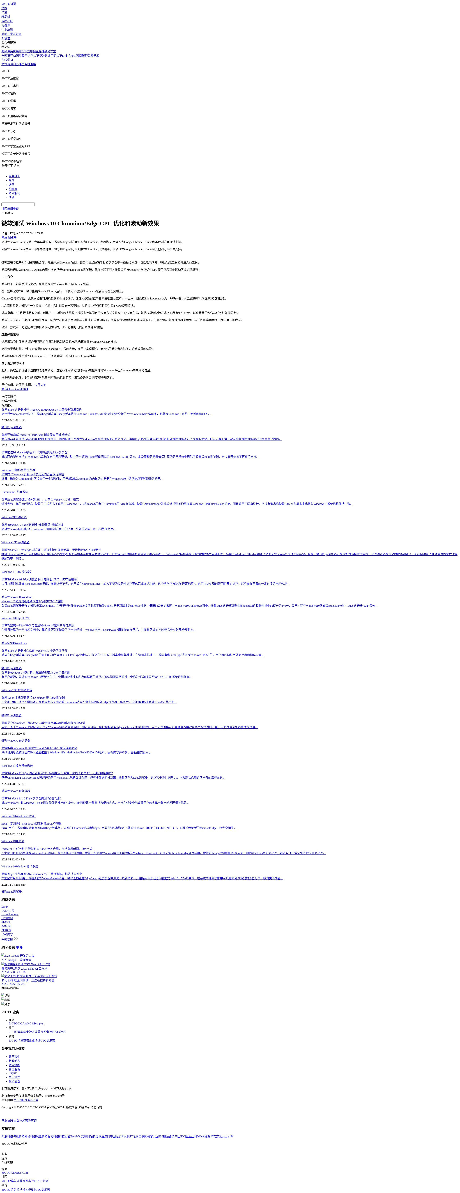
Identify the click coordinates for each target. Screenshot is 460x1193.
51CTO (13, 1023)
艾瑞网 (85, 1136)
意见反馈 (14, 1069)
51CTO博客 (16, 1031)
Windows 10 (14, 597)
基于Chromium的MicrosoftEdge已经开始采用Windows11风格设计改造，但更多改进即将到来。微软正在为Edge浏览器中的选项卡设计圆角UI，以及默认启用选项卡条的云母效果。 (113, 777)
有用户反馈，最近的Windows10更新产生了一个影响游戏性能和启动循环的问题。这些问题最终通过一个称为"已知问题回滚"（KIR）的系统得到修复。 (96, 676)
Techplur (39, 1023)
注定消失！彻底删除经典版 (31, 823)
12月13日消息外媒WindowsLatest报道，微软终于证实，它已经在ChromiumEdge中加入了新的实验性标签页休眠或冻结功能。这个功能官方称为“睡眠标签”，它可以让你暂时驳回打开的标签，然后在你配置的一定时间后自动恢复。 (145, 583)
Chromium (13, 389)
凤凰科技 (41, 1136)
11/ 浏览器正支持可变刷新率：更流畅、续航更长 (51, 549)
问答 (16, 64)
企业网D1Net (196, 1136)
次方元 (217, 1136)
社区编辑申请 (10, 208)
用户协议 (14, 1077)
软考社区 (7, 21)
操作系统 (21, 470)
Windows (6, 517)
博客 (4, 8)
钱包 (33, 816)
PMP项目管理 (79, 55)
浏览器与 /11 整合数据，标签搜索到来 (41, 874)
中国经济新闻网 (120, 1136)
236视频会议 (166, 1136)
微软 (4, 389)
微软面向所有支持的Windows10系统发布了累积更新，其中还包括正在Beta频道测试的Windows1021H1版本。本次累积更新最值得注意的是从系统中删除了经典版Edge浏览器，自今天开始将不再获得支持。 (130, 456)
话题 (11, 184)
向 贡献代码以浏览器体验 (32, 474)
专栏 (27, 64)
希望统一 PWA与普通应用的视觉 (37, 625)
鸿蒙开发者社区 (11, 34)
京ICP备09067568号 (26, 1100)
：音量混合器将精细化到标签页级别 (43, 722)
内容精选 (14, 176)
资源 (10, 64)
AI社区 (13, 189)
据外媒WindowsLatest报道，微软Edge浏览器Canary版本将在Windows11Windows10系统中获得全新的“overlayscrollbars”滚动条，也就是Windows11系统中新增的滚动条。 (106, 413)
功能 (16, 841)
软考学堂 (50, 51)
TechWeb (75, 1136)
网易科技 (30, 1136)
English (13, 1072)
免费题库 (93, 55)
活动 (11, 197)
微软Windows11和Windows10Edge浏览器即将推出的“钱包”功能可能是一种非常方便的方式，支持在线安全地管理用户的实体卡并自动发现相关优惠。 (95, 802)
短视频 (31, 51)
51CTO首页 (8, 3)
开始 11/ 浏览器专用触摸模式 (35, 434)
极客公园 (153, 1136)
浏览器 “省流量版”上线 (32, 524)
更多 (19, 948)
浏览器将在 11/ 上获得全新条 (41, 409)
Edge (10, 427)
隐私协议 (14, 1081)
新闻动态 (14, 1060)
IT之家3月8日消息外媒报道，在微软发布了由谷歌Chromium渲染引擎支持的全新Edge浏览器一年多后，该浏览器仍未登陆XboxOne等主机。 (89, 702)
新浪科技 (7, 1136)
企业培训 (7, 29)
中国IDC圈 (181, 1136)
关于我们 (14, 1056)
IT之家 (134, 1136)
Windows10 (8, 470)
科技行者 (64, 1136)
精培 (26, 1040)
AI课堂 (5, 38)
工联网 (143, 1136)
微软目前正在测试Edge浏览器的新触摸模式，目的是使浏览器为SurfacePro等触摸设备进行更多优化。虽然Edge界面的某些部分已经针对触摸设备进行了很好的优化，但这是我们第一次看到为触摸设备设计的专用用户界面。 (141, 439)
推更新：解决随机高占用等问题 (35, 672)
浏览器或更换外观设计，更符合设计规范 (40, 499)
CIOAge (22, 1023)
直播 (33, 64)
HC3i (30, 1023)
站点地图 (14, 1065)
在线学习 (7, 60)
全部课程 (7, 55)
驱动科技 (53, 1136)
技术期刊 (14, 193)
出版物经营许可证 (25, 1120)
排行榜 (23, 51)
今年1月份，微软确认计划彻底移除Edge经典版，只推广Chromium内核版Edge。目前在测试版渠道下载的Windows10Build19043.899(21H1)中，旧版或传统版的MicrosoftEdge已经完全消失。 (119, 828)
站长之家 (95, 1136)
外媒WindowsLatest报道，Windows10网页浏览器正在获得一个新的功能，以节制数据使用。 (58, 529)
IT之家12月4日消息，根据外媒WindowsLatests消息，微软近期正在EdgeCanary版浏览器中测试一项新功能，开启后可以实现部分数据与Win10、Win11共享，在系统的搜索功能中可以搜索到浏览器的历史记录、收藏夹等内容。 (142, 878)
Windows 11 (8, 571)
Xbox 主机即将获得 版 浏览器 (33, 697)
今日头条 (40, 384)
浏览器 (23, 389)
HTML (26, 618)
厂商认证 (56, 55)
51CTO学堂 (16, 1040)
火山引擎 (227, 1136)
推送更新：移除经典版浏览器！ (35, 452)
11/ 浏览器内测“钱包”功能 (31, 798)
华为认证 (44, 55)
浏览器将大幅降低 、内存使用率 (39, 579)
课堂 (21, 64)
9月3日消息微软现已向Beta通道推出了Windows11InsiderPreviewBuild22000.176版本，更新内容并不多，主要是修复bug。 (76, 752)
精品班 (5, 16)
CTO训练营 (47, 1040)
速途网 (105, 1136)
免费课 (5, 25)
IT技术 (66, 55)
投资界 (208, 1136)
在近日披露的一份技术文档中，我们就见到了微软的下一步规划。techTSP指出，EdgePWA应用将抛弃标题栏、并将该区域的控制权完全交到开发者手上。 (98, 629)
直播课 (40, 51)
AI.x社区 (60, 1031)
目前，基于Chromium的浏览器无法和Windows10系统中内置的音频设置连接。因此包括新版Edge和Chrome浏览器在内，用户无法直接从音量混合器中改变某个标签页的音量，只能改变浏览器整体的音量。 (129, 727)
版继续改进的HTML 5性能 (32, 601)
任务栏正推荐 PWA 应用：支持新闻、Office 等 (47, 848)
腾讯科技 (18, 1136)
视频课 (5, 51)
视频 (11, 180)
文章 (4, 64)
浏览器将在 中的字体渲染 (34, 650)
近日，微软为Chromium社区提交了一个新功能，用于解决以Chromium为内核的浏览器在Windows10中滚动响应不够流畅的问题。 (82, 478)
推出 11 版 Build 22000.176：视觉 (39, 748)
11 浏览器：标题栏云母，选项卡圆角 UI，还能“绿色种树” (57, 773)
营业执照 (7, 1120)
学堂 (4, 12)
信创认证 (33, 55)
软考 (24, 55)
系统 (21, 841)
